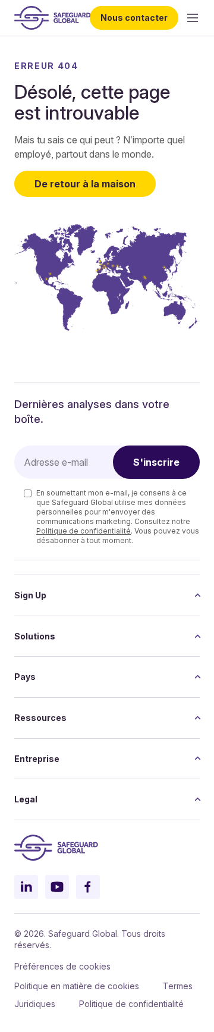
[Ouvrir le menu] (192, 18)
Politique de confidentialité (83, 530)
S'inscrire (156, 462)
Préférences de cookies (62, 966)
